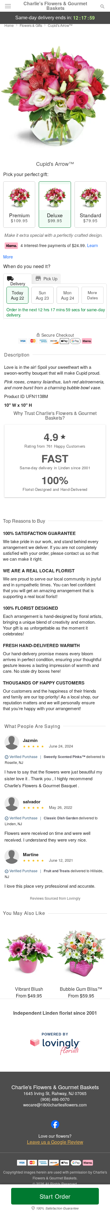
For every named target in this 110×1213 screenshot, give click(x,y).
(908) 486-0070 (55, 1099)
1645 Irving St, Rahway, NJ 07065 (55, 1093)
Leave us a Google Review (55, 1142)
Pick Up (50, 278)
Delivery (17, 282)
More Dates (92, 295)
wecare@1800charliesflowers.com (55, 1105)
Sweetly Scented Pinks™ (64, 756)
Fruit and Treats (57, 870)
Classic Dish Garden (61, 818)
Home (9, 25)
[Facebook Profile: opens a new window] (55, 1124)
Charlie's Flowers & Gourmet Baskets (55, 6)
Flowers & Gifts (31, 25)
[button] (97, 1200)
